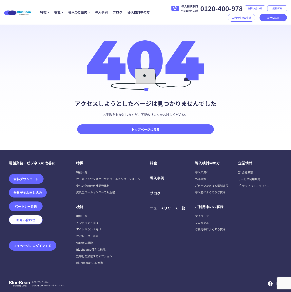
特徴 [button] (43, 12)
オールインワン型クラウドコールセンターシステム (108, 179)
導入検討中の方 (138, 12)
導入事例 (101, 12)
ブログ (117, 12)
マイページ (202, 216)
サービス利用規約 (249, 179)
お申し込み (273, 17)
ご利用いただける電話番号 (211, 186)
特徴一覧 (81, 172)
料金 (153, 162)
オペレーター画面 (87, 236)
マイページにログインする (32, 245)
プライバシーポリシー (256, 186)
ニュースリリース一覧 (167, 207)
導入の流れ (202, 172)
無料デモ (277, 8)
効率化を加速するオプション (94, 256)
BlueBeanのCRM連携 (89, 263)
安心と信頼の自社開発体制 (92, 186)
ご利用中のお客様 (241, 17)
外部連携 (200, 179)
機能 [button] (57, 12)
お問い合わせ (255, 8)
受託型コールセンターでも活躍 (95, 192)
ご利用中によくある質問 (210, 229)
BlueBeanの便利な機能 (91, 249)
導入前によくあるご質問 (210, 192)
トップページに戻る (145, 129)
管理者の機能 (84, 243)
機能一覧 (81, 216)
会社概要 (247, 172)
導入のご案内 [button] (77, 12)
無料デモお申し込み (27, 192)
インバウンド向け (87, 223)
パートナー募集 (26, 206)
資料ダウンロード (26, 179)
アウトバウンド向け (88, 229)
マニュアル (202, 223)
